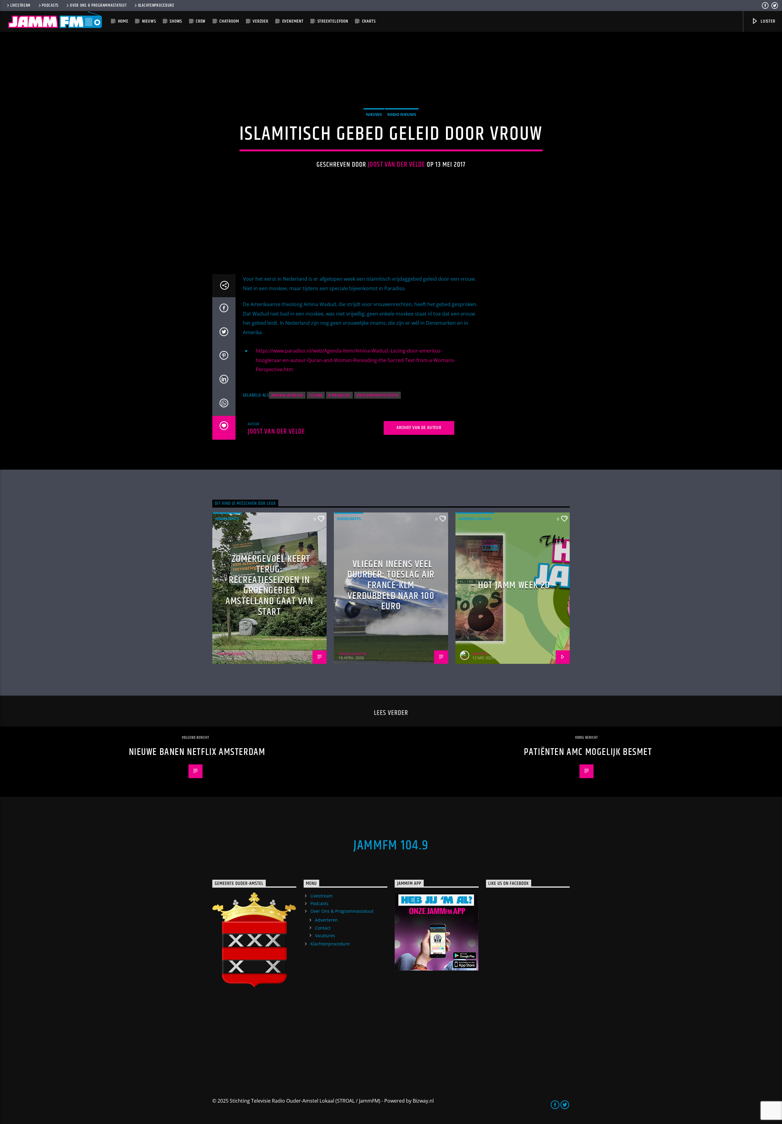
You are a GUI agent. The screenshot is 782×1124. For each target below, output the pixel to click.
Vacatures (325, 935)
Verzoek (261, 21)
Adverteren (326, 920)
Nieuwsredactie (231, 653)
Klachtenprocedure (156, 5)
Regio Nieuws (401, 114)
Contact (323, 928)
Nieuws (149, 21)
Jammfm (480, 653)
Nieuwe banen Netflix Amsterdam (197, 752)
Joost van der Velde (396, 164)
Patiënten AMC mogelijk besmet (588, 752)
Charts (369, 21)
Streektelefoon (332, 21)
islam (315, 395)
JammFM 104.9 (391, 845)
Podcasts (50, 5)
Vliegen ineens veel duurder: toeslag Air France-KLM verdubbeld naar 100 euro (391, 585)
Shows (176, 21)
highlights (227, 518)
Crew (201, 21)
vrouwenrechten (377, 395)
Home (123, 21)
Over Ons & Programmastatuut (98, 5)
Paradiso (339, 395)
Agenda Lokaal (475, 518)
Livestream (20, 5)
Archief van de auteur (418, 427)
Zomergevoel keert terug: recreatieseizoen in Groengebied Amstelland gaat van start (269, 585)
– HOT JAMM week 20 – (514, 585)
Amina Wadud (287, 395)
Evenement (293, 21)
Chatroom (229, 21)
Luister (767, 21)
